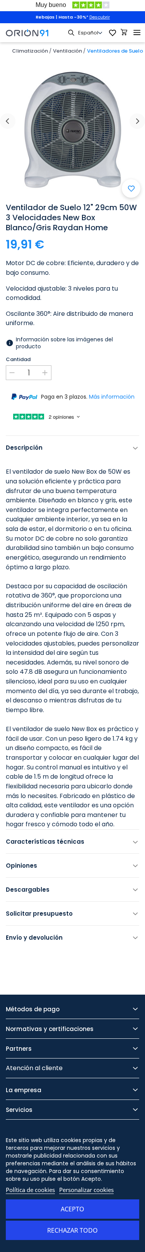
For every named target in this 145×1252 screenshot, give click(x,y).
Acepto (72, 1209)
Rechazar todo (72, 1230)
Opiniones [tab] (21, 865)
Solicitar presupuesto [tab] (39, 913)
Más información (112, 397)
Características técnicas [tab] (45, 842)
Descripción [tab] (24, 448)
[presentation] (7, 121)
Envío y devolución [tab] (34, 937)
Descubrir (99, 17)
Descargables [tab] (27, 889)
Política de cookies (30, 1190)
